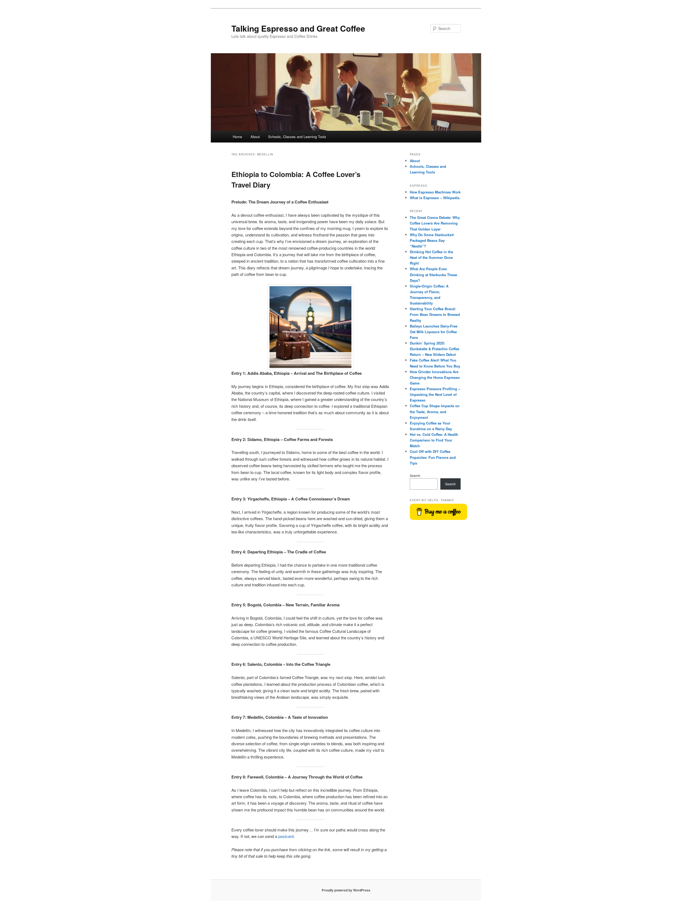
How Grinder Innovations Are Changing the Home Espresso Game (435, 377)
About (255, 136)
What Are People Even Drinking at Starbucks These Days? (433, 274)
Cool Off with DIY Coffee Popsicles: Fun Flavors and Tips (433, 457)
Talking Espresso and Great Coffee (298, 28)
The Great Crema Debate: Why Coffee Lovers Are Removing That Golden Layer (435, 223)
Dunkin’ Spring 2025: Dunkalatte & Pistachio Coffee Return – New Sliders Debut (434, 348)
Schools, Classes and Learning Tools (297, 136)
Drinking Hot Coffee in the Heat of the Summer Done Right (431, 257)
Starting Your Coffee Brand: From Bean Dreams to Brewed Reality (435, 314)
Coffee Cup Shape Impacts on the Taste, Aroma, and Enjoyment (435, 411)
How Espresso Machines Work (435, 192)
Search (415, 475)
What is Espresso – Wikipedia (435, 197)
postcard (286, 836)
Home (237, 136)
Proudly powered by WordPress (346, 890)
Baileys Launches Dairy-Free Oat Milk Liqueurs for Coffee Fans (433, 331)
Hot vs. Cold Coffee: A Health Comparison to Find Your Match (434, 440)
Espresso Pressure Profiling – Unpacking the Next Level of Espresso (435, 394)
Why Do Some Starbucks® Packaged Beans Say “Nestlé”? (432, 240)
